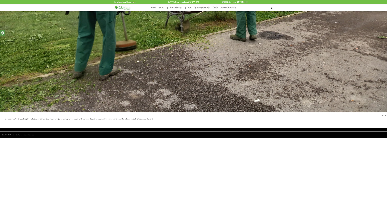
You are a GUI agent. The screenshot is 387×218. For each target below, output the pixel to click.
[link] (2, 33)
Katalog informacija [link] (203, 7)
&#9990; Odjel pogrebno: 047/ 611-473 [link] (183, 2)
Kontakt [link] (215, 7)
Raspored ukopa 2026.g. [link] (228, 7)
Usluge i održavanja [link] (175, 7)
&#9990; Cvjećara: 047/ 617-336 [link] (235, 2)
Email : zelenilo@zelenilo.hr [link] (125, 2)
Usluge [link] (189, 7)
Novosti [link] (153, 7)
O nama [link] (161, 7)
